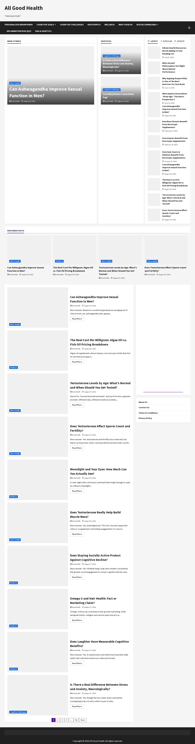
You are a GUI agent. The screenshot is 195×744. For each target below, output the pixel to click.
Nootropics (94, 24)
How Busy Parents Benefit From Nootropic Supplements (174, 124)
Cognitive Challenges (72, 24)
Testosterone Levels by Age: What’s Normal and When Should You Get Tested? (118, 271)
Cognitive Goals (45, 24)
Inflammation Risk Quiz (19, 31)
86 (76, 720)
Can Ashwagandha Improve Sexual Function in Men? (174, 109)
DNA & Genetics (43, 31)
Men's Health (15, 83)
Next (83, 720)
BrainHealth (15, 101)
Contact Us (144, 407)
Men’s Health (126, 24)
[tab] (154, 41)
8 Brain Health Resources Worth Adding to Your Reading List (174, 51)
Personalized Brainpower (19, 24)
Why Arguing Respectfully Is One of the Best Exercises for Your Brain (174, 81)
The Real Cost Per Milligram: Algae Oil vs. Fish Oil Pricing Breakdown (175, 182)
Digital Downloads (146, 24)
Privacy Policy (145, 418)
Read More (78, 319)
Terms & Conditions (148, 412)
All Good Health (24, 7)
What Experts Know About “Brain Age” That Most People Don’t (174, 96)
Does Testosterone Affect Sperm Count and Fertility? (174, 213)
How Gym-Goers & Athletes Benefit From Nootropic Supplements (173, 155)
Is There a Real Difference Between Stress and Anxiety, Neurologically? (118, 63)
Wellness (110, 24)
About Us (143, 402)
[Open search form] (189, 27)
